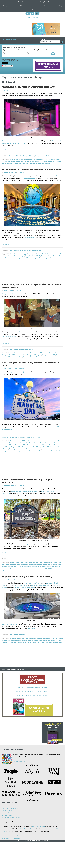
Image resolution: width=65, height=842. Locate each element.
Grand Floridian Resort (19, 437)
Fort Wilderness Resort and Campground (24, 491)
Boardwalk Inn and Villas (27, 435)
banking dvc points (14, 638)
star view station (45, 163)
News (28, 437)
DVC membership (29, 237)
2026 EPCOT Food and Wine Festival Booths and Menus (32, 691)
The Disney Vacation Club (9, 624)
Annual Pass (55, 176)
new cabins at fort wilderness (29, 451)
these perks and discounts (10, 336)
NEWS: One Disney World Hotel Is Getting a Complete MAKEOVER (27, 481)
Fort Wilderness (50, 569)
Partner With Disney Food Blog (11, 817)
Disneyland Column (28, 156)
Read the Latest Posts (9, 40)
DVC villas (26, 449)
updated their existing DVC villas (40, 585)
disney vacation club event (24, 258)
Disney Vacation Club (8, 141)
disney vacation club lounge (52, 159)
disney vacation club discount (49, 256)
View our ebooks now (19, 761)
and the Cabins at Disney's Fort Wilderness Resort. (23, 562)
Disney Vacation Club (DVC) (31, 583)
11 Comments (19, 290)
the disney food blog (32, 11)
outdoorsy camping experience (25, 544)
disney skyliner (44, 440)
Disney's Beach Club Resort (23, 445)
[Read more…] (6, 150)
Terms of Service (7, 815)
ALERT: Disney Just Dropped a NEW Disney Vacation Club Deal (32, 169)
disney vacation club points (16, 640)
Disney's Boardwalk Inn (38, 445)
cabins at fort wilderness (46, 562)
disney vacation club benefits (41, 564)
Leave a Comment (19, 90)
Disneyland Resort (40, 156)
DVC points (30, 642)
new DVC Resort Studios (21, 585)
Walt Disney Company (38, 826)
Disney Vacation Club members (45, 443)
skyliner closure (43, 451)
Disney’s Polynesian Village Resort (25, 588)
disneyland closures (12, 163)
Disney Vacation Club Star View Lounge (13, 161)
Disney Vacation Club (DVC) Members (19, 372)
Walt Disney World (36, 250)
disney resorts (20, 250)
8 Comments (21, 485)
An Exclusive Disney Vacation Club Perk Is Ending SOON (28, 86)
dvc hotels (5, 642)
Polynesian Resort (35, 437)
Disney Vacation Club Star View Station (36, 161)
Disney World (36, 258)
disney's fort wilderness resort (37, 569)
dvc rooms (20, 449)
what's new (37, 357)
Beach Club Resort (14, 435)
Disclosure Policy (7, 810)
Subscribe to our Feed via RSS (11, 836)
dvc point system (22, 642)
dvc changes (12, 449)
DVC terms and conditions (15, 357)
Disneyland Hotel (47, 435)
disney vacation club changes (34, 159)
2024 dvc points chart (15, 440)
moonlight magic (16, 451)
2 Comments (21, 172)
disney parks (12, 156)
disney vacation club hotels (27, 443)
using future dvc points (55, 642)
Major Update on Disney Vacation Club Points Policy (27, 576)
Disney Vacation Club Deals (32, 256)
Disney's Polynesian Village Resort (16, 447)
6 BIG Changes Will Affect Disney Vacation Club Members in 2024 (30, 364)
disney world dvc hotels (51, 640)
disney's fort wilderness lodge (19, 569)
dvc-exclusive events (35, 449)
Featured (48, 156)
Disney (11, 159)
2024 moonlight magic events (30, 440)
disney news (17, 254)
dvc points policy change (41, 642)
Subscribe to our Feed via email (11, 838)
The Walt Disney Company (27, 829)
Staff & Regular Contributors (10, 808)
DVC (54, 355)
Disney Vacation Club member (18, 332)
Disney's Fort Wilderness (39, 566)
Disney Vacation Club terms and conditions (14, 355)
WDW (52, 258)
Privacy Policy (6, 813)
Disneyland (21, 143)
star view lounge (35, 163)
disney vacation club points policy (34, 640)
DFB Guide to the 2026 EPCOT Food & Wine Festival (32, 695)
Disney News (12, 250)
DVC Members (12, 642)
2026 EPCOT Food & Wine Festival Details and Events (32, 687)
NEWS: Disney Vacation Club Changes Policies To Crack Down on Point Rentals (31, 286)
